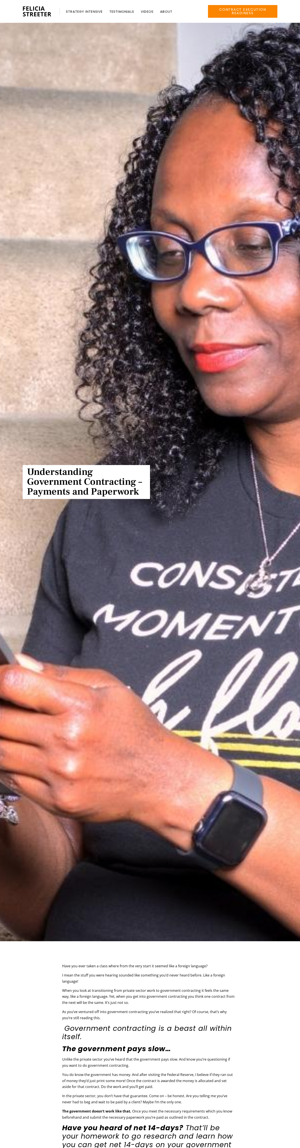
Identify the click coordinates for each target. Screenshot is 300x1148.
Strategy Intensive (84, 11)
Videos (147, 11)
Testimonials (121, 11)
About (166, 11)
